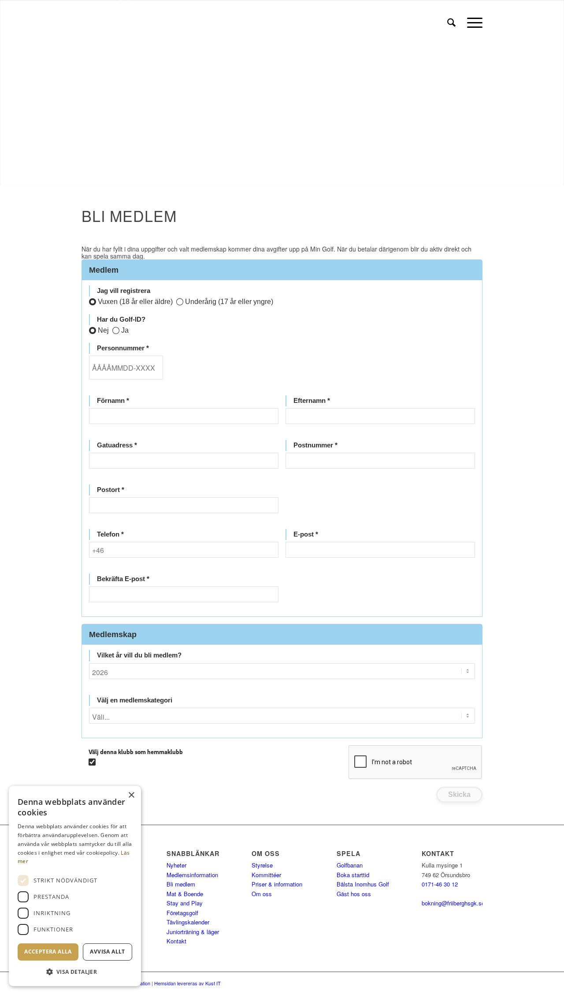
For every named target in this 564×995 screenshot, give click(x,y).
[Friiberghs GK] (163, 22)
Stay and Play (185, 903)
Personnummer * (123, 348)
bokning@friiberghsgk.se (453, 903)
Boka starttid (353, 875)
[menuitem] (451, 22)
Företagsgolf (182, 913)
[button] (75, 971)
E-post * (305, 534)
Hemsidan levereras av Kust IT (187, 983)
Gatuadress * (117, 445)
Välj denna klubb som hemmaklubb (136, 752)
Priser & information (277, 884)
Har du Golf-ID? (121, 319)
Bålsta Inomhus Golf (363, 884)
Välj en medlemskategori (134, 700)
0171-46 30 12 (440, 884)
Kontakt (176, 941)
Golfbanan (350, 865)
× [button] (131, 795)
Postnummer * (315, 445)
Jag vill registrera (123, 290)
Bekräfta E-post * (123, 578)
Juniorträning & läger (193, 931)
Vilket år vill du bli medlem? (139, 655)
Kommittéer (266, 875)
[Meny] (471, 22)
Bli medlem (181, 884)
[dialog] (75, 886)
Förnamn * (113, 400)
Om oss (262, 894)
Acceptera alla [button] (48, 951)
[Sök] (451, 22)
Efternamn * (311, 400)
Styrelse (262, 865)
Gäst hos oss (354, 894)
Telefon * (110, 534)
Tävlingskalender (188, 922)
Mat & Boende (185, 894)
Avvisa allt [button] (107, 951)
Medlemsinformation (192, 875)
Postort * (110, 489)
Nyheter (176, 865)
